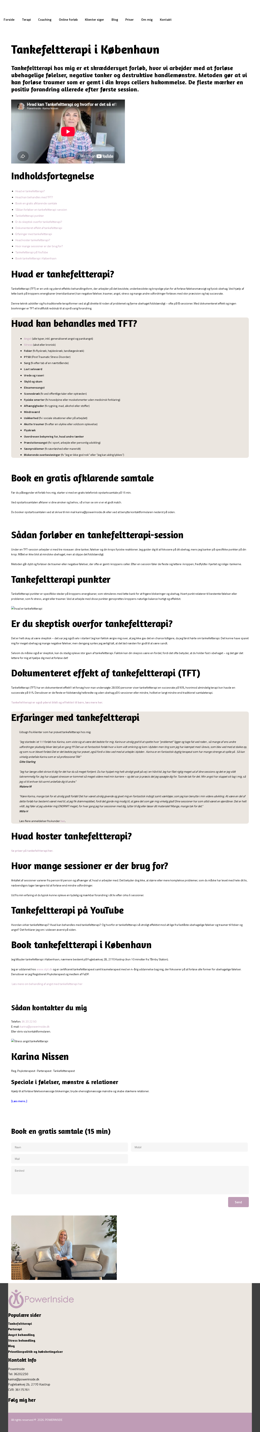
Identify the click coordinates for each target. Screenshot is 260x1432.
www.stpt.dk (44, 969)
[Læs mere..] (19, 1101)
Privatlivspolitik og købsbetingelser (35, 1352)
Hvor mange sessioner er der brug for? (39, 246)
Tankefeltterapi (20, 1324)
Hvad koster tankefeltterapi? (32, 240)
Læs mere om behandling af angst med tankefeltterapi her (46, 984)
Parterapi (15, 1329)
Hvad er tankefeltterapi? (30, 191)
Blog (11, 1346)
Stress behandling (21, 1340)
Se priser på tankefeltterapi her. (32, 850)
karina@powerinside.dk (35, 1026)
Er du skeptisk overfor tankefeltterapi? (38, 222)
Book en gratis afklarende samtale (36, 203)
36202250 (21, 1373)
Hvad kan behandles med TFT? (34, 197)
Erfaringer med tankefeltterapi (33, 234)
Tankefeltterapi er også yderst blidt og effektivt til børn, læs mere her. (57, 702)
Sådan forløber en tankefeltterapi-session (41, 209)
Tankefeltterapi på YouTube (31, 252)
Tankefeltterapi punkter (29, 215)
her (63, 821)
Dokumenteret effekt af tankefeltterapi (38, 228)
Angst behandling (21, 1335)
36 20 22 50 (29, 1021)
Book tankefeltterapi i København (35, 258)
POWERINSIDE (53, 1420)
